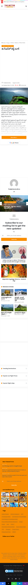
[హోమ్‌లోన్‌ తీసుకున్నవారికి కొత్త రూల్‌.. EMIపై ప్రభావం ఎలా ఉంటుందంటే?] (5, 494)
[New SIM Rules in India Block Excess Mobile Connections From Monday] (5, 504)
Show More (14, 137)
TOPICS (12, 42)
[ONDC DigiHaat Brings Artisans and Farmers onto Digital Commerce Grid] (14, 504)
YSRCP (14, 532)
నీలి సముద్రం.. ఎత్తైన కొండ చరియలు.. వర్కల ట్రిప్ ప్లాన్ (12, 207)
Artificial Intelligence (15, 514)
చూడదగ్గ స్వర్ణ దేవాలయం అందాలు (6, 298)
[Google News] (14, 142)
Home (4, 42)
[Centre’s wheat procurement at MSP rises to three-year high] (23, 499)
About (11, 575)
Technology (19, 575)
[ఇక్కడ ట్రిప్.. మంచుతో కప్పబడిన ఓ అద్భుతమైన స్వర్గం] (21, 292)
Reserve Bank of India (21, 526)
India (8, 524)
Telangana (8, 529)
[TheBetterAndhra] (10, 6)
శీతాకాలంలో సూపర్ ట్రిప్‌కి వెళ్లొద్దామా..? (6, 313)
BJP (22, 514)
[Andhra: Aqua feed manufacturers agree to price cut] (23, 494)
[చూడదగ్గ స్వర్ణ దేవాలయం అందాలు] (7, 292)
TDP (3, 529)
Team (14, 575)
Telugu (7, 42)
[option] (14, 203)
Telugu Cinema (15, 529)
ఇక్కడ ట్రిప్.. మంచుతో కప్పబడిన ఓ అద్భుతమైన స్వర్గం (20, 299)
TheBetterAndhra (7, 82)
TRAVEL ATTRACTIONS (20, 42)
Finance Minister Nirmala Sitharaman (9, 521)
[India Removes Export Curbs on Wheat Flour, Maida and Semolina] (14, 499)
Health (3, 524)
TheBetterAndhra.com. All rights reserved (14, 568)
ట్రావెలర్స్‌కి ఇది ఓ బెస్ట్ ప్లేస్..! (20, 312)
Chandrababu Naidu (6, 516)
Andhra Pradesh (5, 514)
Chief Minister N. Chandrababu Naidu (9, 519)
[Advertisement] (14, 24)
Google (20, 521)
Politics (12, 524)
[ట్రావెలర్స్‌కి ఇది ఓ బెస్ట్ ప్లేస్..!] (21, 307)
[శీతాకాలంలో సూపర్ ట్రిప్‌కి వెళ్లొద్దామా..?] (7, 307)
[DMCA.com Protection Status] (14, 572)
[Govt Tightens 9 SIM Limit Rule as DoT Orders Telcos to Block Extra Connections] (23, 504)
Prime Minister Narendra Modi (8, 526)
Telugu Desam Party (6, 532)
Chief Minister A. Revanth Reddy (19, 516)
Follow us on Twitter (8, 536)
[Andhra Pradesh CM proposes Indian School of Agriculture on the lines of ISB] (5, 499)
